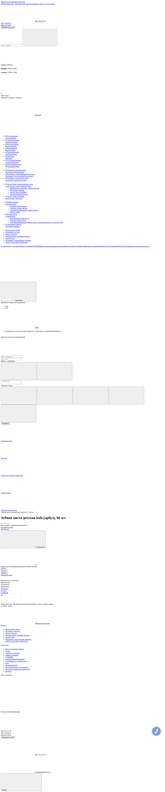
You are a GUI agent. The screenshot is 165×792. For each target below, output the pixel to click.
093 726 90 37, (6, 23)
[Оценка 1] (18, 395)
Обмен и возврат (26, 246)
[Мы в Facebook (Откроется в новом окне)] (18, 264)
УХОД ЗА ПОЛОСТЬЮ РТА (16, 242)
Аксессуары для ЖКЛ (18, 192)
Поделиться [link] (5, 582)
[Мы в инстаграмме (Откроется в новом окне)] (51, 264)
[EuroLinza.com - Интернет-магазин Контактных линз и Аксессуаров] (11, 602)
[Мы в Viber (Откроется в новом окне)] (18, 281)
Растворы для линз (12, 232)
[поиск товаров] (40, 38)
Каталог (147, 246)
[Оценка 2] (54, 395)
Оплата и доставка (12, 246)
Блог (82, 246)
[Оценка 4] (126, 395)
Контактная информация (49, 246)
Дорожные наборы (17, 190)
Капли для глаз (11, 234)
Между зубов (15, 212)
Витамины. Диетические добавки (18, 240)
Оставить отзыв (7, 527)
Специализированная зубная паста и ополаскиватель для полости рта (36, 222)
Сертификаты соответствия (69, 246)
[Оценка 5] (18, 413)
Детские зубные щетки (18, 208)
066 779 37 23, (40, 21)
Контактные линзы (12, 230)
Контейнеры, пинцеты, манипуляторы (24, 188)
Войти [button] (3, 566)
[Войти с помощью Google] (54, 371)
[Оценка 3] (90, 395)
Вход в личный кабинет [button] (14, 649)
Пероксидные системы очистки (17, 236)
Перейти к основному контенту (13, 2)
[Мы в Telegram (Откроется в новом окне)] (85, 264)
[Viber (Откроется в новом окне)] (119, 264)
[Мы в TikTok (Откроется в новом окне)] (51, 281)
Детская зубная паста (18, 220)
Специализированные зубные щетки (24, 210)
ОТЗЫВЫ (36, 246)
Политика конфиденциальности (131, 246)
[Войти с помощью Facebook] (18, 371)
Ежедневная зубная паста (19, 218)
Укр (6, 306)
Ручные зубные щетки (18, 206)
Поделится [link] (5, 584)
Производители (90, 246)
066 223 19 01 (6, 25)
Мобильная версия (42, 623)
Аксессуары (10, 238)
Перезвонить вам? (8, 27)
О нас (3, 246)
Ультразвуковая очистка (19, 194)
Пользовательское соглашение (107, 246)
